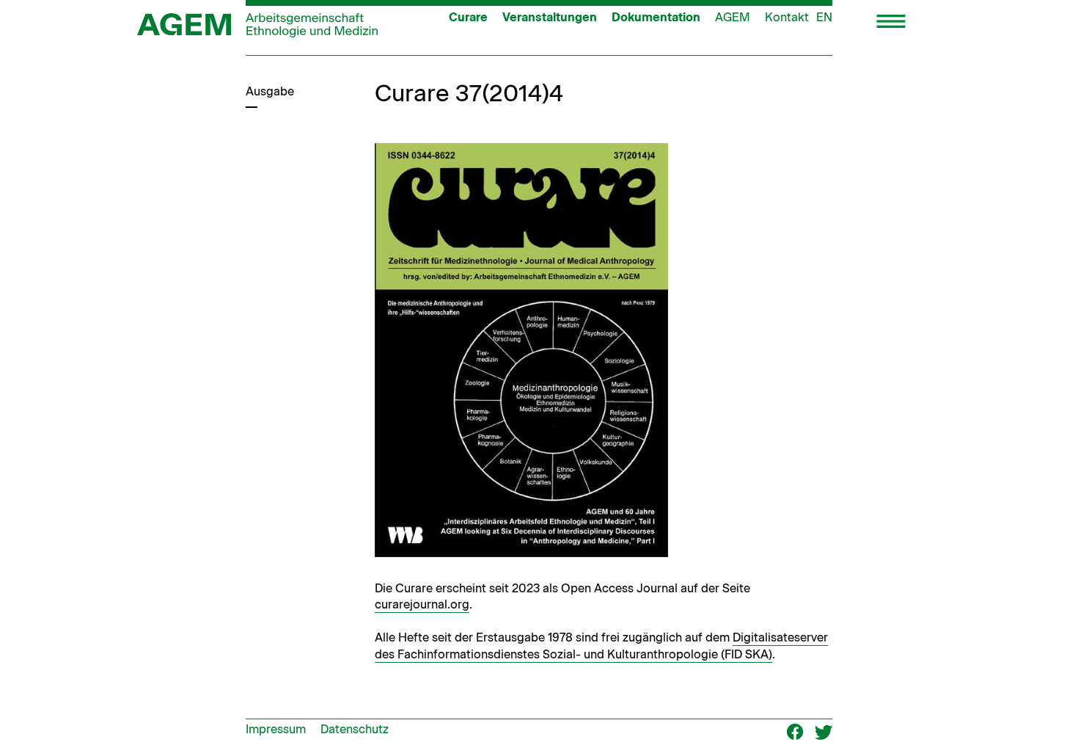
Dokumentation (656, 17)
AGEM (732, 17)
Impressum (276, 729)
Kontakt (787, 17)
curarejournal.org (422, 604)
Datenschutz (354, 729)
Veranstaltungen (549, 17)
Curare (468, 17)
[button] (891, 22)
